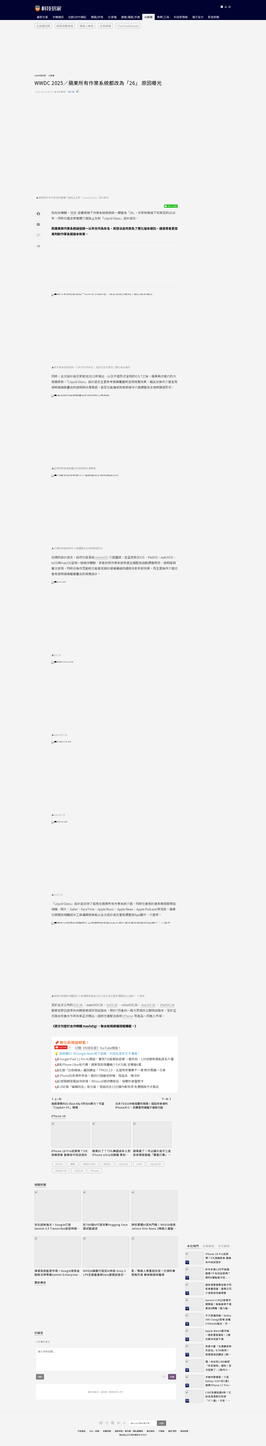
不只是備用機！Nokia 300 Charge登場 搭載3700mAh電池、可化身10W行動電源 (218, 1320)
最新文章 (42, 17)
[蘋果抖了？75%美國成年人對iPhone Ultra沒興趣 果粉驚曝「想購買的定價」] (111, 1134)
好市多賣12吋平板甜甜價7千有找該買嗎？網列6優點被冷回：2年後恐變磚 (217, 1273)
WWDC (107, 1164)
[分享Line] (38, 224)
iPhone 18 (58, 1116)
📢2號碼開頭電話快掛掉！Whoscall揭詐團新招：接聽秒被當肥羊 (99, 1081)
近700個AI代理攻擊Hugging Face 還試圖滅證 (105, 1226)
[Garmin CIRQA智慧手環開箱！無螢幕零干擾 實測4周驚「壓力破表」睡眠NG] (194, 1304)
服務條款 (119, 1431)
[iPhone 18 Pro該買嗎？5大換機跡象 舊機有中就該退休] (70, 1134)
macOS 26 (155, 1164)
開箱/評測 (97, 17)
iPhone (95, 1170)
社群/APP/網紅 (77, 17)
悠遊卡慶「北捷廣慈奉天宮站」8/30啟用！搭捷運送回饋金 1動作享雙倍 (218, 1350)
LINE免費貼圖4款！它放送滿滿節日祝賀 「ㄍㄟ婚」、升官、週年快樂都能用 (218, 1396)
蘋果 (72, 1164)
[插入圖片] (164, 1377)
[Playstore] (118, 1422)
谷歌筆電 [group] (105, 26)
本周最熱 (208, 1246)
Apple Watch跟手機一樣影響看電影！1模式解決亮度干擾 (217, 1335)
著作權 (128, 1431)
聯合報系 (151, 1431)
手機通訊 (58, 17)
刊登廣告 (82, 1431)
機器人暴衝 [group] (86, 26)
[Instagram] (106, 1422)
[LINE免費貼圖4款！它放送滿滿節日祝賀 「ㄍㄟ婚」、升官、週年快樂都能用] (194, 1396)
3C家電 (112, 17)
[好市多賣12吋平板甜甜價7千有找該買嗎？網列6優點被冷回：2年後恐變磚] (194, 1273)
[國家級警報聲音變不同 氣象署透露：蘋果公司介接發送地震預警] (194, 1289)
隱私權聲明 (138, 1431)
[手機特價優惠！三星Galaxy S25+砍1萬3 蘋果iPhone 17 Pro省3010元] (194, 1381)
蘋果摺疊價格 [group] (64, 26)
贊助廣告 (40, 1282)
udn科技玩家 (40, 75)
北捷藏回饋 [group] (43, 26)
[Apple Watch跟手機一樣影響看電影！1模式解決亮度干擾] (194, 1335)
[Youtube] (222, 7)
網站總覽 (184, 1431)
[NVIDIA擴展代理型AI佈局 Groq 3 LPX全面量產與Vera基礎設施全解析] (106, 1252)
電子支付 (197, 17)
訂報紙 (162, 1431)
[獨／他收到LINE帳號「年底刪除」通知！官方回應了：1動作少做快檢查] (194, 1366)
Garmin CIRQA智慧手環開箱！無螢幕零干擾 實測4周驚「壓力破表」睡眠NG (218, 1304)
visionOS (123, 1164)
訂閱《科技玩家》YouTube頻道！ (98, 1048)
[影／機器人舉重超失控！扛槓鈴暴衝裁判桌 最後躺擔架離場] (154, 1252)
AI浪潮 (148, 17)
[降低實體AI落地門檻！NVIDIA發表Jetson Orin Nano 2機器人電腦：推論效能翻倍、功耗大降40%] (154, 1205)
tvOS (139, 1164)
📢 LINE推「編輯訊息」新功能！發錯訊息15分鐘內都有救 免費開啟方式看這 (107, 1086)
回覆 (172, 1376)
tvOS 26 (78, 1170)
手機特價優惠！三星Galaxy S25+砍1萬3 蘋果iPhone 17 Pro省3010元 (218, 1381)
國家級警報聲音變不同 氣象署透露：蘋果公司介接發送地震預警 (218, 1289)
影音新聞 (213, 17)
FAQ (91, 1431)
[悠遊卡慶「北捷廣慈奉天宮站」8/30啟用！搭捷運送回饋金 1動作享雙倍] (194, 1350)
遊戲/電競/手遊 (130, 17)
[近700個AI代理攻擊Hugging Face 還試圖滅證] (106, 1205)
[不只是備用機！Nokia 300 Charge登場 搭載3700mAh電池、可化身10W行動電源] (194, 1319)
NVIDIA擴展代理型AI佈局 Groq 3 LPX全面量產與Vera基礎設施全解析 (105, 1272)
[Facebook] (100, 1422)
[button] (226, 7)
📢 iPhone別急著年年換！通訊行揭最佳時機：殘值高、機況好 (97, 1075)
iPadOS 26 (60, 1170)
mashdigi (90, 1026)
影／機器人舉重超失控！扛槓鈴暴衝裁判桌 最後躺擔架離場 (153, 1272)
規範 (40, 1376)
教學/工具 (163, 17)
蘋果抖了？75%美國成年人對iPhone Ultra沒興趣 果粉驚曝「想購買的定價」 (111, 1153)
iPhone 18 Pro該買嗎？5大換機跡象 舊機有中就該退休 (69, 1153)
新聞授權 (107, 1431)
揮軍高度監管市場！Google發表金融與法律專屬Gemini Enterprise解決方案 (57, 1272)
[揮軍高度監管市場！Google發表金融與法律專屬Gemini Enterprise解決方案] (57, 1252)
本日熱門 (193, 1246)
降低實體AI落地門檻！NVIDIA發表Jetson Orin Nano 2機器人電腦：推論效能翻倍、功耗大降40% (153, 1226)
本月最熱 (224, 1246)
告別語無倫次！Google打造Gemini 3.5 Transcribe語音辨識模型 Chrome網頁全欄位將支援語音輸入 (57, 1226)
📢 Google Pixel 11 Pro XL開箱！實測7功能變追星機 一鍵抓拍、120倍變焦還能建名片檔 (114, 1059)
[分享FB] (38, 214)
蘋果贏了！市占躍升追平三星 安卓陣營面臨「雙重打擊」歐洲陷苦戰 (152, 1153)
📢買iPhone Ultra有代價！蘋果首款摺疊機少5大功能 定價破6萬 (98, 1064)
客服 (97, 1431)
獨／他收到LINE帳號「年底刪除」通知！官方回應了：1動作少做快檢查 (218, 1366)
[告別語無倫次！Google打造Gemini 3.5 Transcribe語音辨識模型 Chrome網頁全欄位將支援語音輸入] (57, 1205)
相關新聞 (40, 1185)
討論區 (38, 1333)
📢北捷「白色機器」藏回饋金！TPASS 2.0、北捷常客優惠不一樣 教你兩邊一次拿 (110, 1070)
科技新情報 (181, 17)
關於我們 (172, 1431)
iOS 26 (58, 1164)
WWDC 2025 (89, 1164)
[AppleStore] (124, 1422)
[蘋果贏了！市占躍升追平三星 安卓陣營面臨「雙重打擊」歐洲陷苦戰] (152, 1134)
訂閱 (161, 1423)
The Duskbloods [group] (128, 26)
